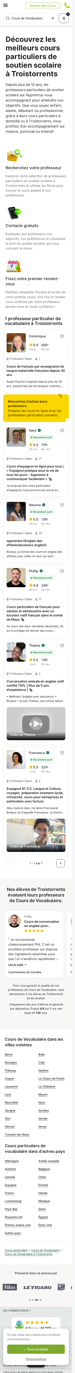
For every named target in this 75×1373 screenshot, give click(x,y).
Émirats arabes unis (18, 1225)
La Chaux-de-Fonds (51, 1078)
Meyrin (42, 1094)
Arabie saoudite (48, 1161)
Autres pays (13, 1233)
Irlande (42, 1193)
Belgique (44, 1169)
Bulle (41, 1054)
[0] (29, 1300)
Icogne (9, 1078)
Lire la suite (15, 964)
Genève (43, 1070)
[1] (32, 1300)
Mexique (44, 1201)
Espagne (10, 1185)
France (9, 1193)
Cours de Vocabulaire (45, 1250)
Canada (10, 1177)
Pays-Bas (11, 1209)
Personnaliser (36, 1359)
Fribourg (10, 1070)
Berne (8, 1054)
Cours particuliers (16, 1250)
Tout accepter (37, 1349)
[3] (40, 1300)
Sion (7, 1118)
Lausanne (11, 1086)
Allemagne (12, 1161)
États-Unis (45, 1225)
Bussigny (11, 1062)
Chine (42, 1177)
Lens (8, 1094)
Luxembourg (13, 1201)
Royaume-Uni (13, 1217)
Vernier (43, 1118)
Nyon (41, 1102)
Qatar (42, 1209)
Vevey (42, 1126)
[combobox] (30, 18)
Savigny (10, 1110)
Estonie (43, 1185)
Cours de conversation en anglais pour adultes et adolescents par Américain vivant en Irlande (41, 924)
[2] (37, 1300)
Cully (41, 1062)
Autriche (10, 1169)
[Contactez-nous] (67, 5)
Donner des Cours (43, 5)
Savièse (43, 1110)
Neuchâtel (11, 1102)
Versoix (10, 1126)
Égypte (43, 1217)
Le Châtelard (46, 1086)
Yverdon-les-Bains (17, 1134)
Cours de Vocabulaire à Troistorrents (28, 1254)
